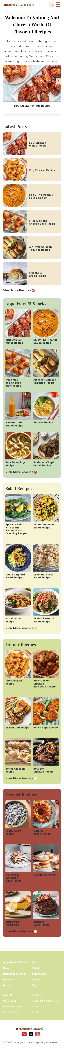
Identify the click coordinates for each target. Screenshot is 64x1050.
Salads (36, 968)
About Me (8, 995)
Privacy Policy (10, 1012)
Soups (35, 979)
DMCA (35, 1012)
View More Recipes (17, 290)
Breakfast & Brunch (14, 973)
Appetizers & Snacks (15, 962)
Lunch (35, 962)
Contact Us (37, 995)
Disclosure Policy (12, 1006)
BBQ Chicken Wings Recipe (32, 105)
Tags (35, 985)
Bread (6, 968)
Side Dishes (39, 973)
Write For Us (9, 1001)
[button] (58, 81)
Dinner (7, 985)
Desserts (8, 979)
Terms (35, 1006)
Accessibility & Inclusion (45, 1001)
